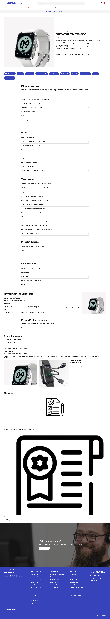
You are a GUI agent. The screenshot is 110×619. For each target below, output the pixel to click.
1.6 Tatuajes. (24, 115)
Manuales (95, 73)
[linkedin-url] (19, 576)
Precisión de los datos (42, 73)
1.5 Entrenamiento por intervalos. (29, 111)
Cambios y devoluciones (56, 584)
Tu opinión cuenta (35, 603)
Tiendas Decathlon (35, 576)
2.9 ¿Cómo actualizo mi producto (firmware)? (33, 170)
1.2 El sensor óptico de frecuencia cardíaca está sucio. (35, 99)
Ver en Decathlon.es (75, 365)
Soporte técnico (54, 587)
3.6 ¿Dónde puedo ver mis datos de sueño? (32, 204)
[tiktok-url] (22, 576)
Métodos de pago (54, 579)
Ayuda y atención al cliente (57, 574)
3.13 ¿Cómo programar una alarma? (30, 233)
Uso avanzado (30, 73)
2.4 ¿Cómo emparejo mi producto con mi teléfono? (34, 149)
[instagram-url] (13, 576)
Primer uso (20, 73)
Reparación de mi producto (97, 575)
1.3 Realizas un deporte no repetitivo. (30, 103)
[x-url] (8, 576)
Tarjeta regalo (73, 574)
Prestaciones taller (94, 580)
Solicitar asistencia (9, 78)
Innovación (33, 598)
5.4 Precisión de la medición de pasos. (31, 280)
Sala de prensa (34, 582)
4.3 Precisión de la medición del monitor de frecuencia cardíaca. (37, 255)
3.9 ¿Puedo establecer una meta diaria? (31, 216)
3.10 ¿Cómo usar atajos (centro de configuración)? (34, 221)
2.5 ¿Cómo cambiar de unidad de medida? (32, 154)
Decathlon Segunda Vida (76, 587)
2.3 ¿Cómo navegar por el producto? (30, 145)
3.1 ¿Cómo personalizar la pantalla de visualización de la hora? (37, 183)
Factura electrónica (55, 582)
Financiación (73, 579)
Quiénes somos (34, 574)
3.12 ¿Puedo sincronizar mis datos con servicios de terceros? (36, 229)
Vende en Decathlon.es (36, 590)
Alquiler (72, 576)
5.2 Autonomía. (25, 272)
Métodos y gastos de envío (57, 576)
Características (54, 73)
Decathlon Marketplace (36, 587)
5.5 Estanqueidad (25, 284)
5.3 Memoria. (24, 276)
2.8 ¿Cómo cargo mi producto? (29, 166)
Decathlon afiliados (35, 592)
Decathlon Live (34, 600)
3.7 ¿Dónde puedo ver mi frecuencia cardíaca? (33, 208)
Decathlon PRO (74, 582)
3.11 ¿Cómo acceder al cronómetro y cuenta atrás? (34, 225)
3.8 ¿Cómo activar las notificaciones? (31, 212)
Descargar (7, 422)
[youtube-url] (11, 576)
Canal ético (33, 584)
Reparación (74, 73)
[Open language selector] (104, 3)
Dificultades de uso (9, 73)
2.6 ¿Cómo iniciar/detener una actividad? (31, 158)
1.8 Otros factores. (26, 124)
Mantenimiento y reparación (77, 595)
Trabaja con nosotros (36, 579)
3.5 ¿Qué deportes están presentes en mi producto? (34, 200)
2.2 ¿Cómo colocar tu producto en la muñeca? (33, 141)
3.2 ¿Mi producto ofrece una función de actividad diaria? (35, 187)
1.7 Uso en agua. (25, 120)
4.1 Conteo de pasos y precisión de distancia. (33, 246)
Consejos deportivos (75, 598)
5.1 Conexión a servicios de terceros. (30, 268)
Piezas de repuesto (85, 73)
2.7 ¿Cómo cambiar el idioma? (29, 162)
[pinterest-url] (16, 576)
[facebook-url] (5, 576)
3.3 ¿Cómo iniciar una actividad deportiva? (32, 192)
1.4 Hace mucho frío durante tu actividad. (32, 107)
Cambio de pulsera (26, 327)
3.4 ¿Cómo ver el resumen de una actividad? (32, 196)
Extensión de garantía (75, 592)
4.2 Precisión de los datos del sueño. (30, 250)
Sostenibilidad (34, 595)
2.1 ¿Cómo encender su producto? (30, 137)
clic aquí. (87, 54)
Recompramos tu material (76, 590)
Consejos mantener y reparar (97, 578)
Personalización (74, 584)
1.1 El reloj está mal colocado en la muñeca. (32, 95)
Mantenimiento (64, 73)
